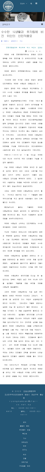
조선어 (23, 3)
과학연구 (13, 41)
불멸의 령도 (24, 426)
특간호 (24, 433)
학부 (24, 446)
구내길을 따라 (24, 466)
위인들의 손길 (24, 429)
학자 (24, 454)
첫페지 (5, 41)
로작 (24, 422)
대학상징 (24, 442)
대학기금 (24, 462)
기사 (21, 41)
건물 (24, 458)
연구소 (24, 449)
